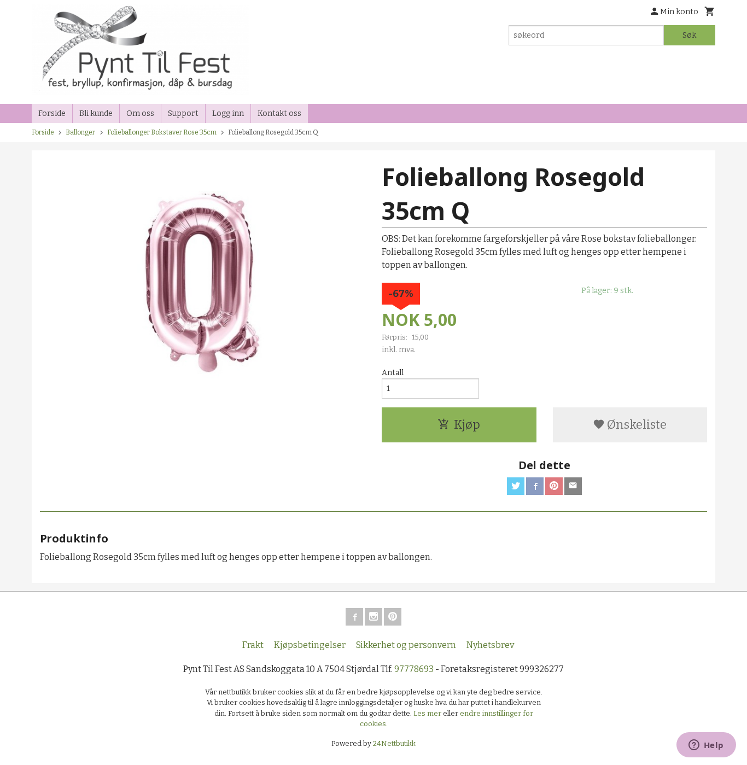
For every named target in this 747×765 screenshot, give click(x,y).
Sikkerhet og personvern (406, 645)
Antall (393, 372)
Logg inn (228, 113)
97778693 (414, 669)
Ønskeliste (636, 424)
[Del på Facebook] (535, 486)
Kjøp (467, 424)
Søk (689, 35)
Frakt (253, 645)
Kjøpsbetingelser (310, 645)
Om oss (140, 113)
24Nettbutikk (394, 743)
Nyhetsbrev (490, 645)
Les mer (428, 713)
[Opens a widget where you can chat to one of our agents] (706, 746)
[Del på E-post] (573, 486)
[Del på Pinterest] (554, 486)
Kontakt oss (279, 113)
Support (183, 113)
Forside (52, 113)
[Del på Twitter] (515, 486)
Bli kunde (96, 113)
